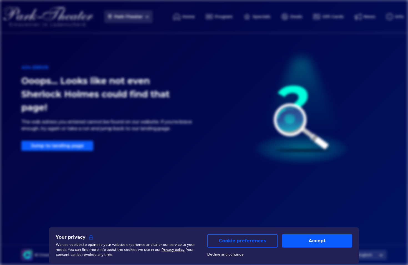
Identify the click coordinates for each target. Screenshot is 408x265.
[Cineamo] (26, 255)
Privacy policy (173, 250)
